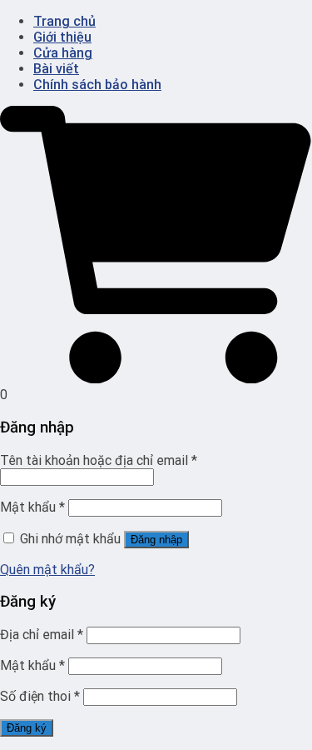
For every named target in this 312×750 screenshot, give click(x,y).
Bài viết (56, 69)
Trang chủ (64, 21)
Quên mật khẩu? (47, 570)
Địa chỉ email (41, 634)
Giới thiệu (62, 37)
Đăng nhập (156, 539)
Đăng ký (27, 728)
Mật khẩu (32, 507)
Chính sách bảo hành (97, 84)
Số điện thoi (40, 696)
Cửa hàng (62, 53)
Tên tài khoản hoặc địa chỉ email (98, 460)
